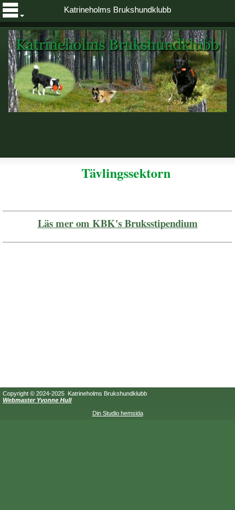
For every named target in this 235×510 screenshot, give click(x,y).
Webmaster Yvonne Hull (37, 400)
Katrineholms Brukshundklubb (117, 9)
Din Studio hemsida (117, 413)
